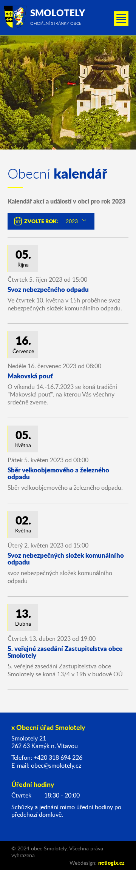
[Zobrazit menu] (121, 18)
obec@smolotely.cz (56, 765)
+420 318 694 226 (58, 757)
